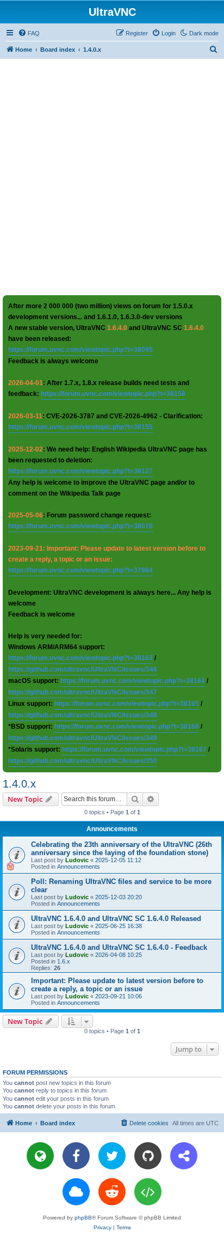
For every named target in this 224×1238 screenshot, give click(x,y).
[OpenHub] (147, 1191)
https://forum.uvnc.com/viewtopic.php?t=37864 (80, 570)
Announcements (78, 866)
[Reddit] (112, 1191)
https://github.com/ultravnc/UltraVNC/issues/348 (82, 715)
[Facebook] (76, 1155)
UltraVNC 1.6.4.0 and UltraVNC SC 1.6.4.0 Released (116, 918)
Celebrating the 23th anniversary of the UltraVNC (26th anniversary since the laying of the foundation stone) (121, 848)
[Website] (40, 1155)
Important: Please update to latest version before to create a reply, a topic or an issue (117, 985)
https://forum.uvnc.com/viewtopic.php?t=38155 (80, 427)
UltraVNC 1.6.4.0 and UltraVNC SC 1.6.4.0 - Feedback (119, 947)
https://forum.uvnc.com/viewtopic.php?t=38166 (126, 726)
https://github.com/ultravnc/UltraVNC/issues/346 (82, 669)
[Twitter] (112, 1155)
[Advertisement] (112, 176)
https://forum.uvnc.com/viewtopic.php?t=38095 (80, 349)
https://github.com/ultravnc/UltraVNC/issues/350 (82, 761)
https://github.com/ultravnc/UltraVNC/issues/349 (82, 738)
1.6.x (63, 961)
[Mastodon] (183, 1155)
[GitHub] (147, 1155)
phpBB (83, 1218)
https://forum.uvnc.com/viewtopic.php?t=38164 (132, 681)
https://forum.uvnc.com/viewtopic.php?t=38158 (113, 394)
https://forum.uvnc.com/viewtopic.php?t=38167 (134, 749)
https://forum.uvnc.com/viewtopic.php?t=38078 (80, 526)
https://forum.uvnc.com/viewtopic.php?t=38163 (80, 658)
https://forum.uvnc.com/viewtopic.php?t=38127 (80, 471)
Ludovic (77, 860)
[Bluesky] (76, 1191)
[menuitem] (29, 33)
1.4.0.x (19, 784)
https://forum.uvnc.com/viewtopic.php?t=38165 (126, 704)
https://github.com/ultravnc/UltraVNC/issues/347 (82, 692)
